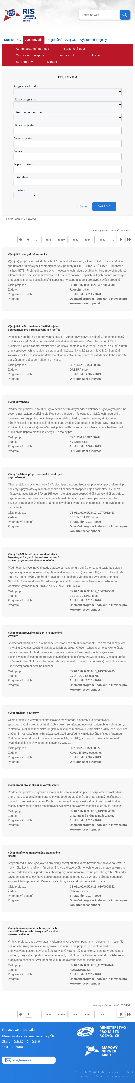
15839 (61, 239)
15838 (47, 239)
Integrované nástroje (28, 112)
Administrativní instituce (32, 48)
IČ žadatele (21, 177)
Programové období (27, 86)
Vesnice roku (68, 55)
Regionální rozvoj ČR (61, 40)
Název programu (25, 99)
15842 (101, 239)
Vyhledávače (34, 40)
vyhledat (104, 206)
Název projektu (24, 125)
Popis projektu (23, 164)
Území (95, 55)
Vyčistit (82, 206)
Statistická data (74, 48)
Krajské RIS (12, 40)
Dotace (52, 61)
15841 (88, 239)
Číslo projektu (23, 138)
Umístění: (20, 190)
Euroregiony (24, 61)
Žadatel (18, 151)
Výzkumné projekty (93, 40)
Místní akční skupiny (30, 55)
